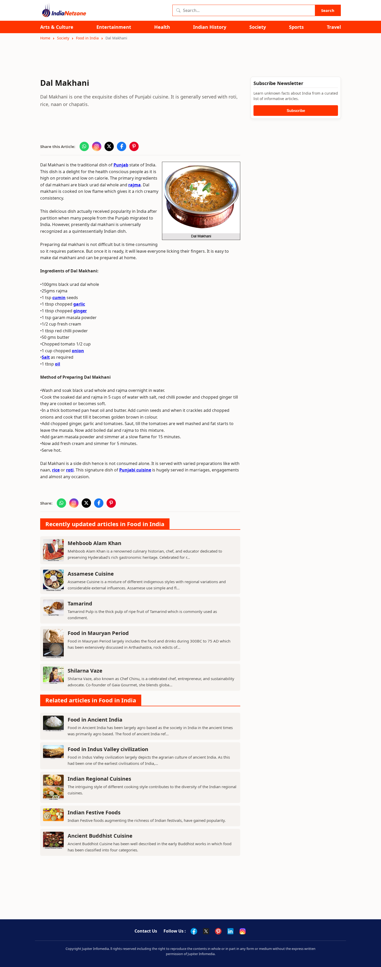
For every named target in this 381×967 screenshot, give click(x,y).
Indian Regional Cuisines (99, 778)
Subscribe (296, 110)
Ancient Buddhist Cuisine (100, 835)
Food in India (87, 38)
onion (78, 351)
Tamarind (80, 603)
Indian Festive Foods (94, 812)
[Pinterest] (218, 931)
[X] (206, 931)
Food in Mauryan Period (98, 633)
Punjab (121, 165)
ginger (80, 311)
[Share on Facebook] (121, 146)
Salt (46, 357)
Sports (296, 27)
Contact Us (146, 931)
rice (56, 470)
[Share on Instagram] (96, 146)
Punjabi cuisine (135, 470)
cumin (59, 297)
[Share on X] (109, 146)
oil (57, 364)
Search (327, 10)
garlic (79, 304)
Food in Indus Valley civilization (108, 749)
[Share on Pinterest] (134, 146)
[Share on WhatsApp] (84, 146)
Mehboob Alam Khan (94, 543)
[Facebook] (194, 931)
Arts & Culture (56, 27)
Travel (334, 27)
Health (162, 27)
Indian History (209, 27)
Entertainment (113, 27)
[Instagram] (242, 931)
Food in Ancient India (95, 719)
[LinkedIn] (230, 931)
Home (45, 38)
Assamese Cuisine (91, 573)
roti (70, 470)
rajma (134, 185)
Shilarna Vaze (85, 670)
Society (257, 27)
